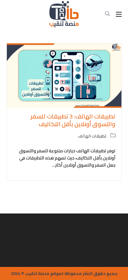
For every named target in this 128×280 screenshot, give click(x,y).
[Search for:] (110, 14)
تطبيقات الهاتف (92, 136)
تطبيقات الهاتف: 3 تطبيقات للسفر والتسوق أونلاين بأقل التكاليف (73, 120)
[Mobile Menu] (118, 14)
